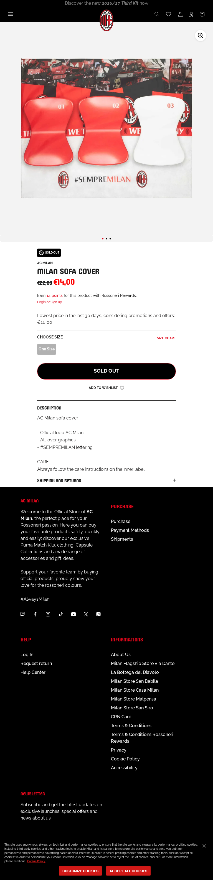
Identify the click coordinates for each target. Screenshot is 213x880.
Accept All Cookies (128, 870)
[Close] (204, 846)
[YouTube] (73, 614)
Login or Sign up (49, 302)
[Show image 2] (106, 238)
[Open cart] (202, 14)
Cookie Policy (125, 759)
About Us (121, 654)
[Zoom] (200, 35)
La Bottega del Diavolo (135, 672)
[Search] (156, 14)
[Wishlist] (168, 14)
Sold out (106, 371)
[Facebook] (35, 614)
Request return (36, 663)
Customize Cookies (80, 870)
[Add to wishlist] (122, 387)
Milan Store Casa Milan (135, 690)
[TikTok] (61, 614)
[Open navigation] (10, 14)
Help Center (33, 672)
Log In (27, 654)
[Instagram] (48, 614)
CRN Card (121, 716)
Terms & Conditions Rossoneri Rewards (142, 738)
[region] (106, 858)
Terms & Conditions (131, 725)
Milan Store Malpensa (133, 699)
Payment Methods (130, 530)
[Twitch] (22, 614)
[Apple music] (98, 614)
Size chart (166, 338)
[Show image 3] (110, 238)
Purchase (120, 521)
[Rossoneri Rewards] (191, 14)
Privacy (118, 750)
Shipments (122, 539)
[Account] (180, 14)
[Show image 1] (102, 238)
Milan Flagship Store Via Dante (142, 663)
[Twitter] (86, 614)
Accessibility (124, 767)
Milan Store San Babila (134, 681)
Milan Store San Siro (132, 707)
